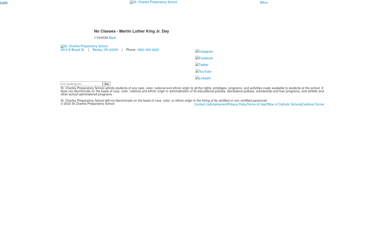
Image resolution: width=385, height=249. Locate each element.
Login (4, 2)
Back (112, 37)
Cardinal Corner (313, 104)
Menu (264, 2)
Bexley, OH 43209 (105, 49)
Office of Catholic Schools (284, 104)
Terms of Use (256, 104)
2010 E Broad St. (73, 49)
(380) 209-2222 (148, 49)
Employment (218, 104)
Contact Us (202, 104)
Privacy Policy (237, 104)
